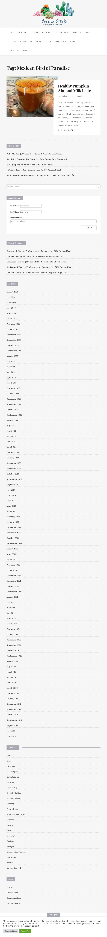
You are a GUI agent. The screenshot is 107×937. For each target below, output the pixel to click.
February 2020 (13, 693)
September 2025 (14, 351)
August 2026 (12, 292)
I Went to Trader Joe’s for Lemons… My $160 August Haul (34, 170)
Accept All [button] (25, 931)
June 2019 (11, 736)
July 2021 (11, 602)
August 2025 (12, 356)
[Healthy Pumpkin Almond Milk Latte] (32, 96)
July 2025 (11, 361)
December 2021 (14, 575)
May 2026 (11, 308)
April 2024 (11, 442)
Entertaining (13, 777)
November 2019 (14, 709)
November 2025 (14, 340)
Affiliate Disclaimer (65, 41)
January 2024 (13, 458)
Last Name (14, 212)
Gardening (12, 787)
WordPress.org (13, 903)
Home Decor (13, 809)
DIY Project (12, 771)
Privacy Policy (43, 41)
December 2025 (14, 334)
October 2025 (13, 345)
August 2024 (12, 420)
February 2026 (13, 324)
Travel (88, 32)
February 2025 (13, 388)
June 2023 (11, 495)
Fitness (77, 32)
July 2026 (11, 297)
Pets (9, 830)
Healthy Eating (61, 32)
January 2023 (13, 522)
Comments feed (14, 898)
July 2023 (11, 490)
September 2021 (14, 591)
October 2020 (13, 650)
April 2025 (11, 377)
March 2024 (12, 447)
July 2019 (11, 731)
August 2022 (12, 549)
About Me (22, 32)
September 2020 (14, 656)
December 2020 (14, 640)
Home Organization (16, 814)
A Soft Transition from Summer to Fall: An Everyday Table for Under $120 (41, 175)
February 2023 (13, 517)
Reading (46, 32)
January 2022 (13, 570)
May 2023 (11, 500)
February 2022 (13, 565)
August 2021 (12, 597)
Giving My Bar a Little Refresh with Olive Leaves (30, 164)
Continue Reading (65, 130)
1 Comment (80, 96)
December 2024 (14, 399)
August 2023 (12, 484)
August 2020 (12, 661)
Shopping (11, 857)
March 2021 (12, 624)
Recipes (10, 841)
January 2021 (13, 634)
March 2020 (12, 688)
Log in (10, 887)
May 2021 (11, 613)
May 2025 (11, 372)
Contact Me (26, 41)
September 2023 (14, 479)
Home (11, 32)
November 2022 (14, 533)
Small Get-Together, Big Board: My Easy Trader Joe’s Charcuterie (37, 159)
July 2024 (11, 425)
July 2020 (11, 666)
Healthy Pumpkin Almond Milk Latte (74, 88)
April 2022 (11, 554)
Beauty (10, 761)
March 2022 (12, 559)
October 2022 (13, 538)
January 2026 (13, 329)
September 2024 (14, 415)
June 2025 (11, 367)
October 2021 (13, 586)
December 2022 (14, 527)
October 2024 (13, 409)
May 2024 (11, 436)
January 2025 (13, 393)
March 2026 (12, 318)
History (12, 41)
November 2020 (14, 645)
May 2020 (11, 677)
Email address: (16, 218)
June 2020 (11, 672)
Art (8, 755)
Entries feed (12, 892)
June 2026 (11, 302)
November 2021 (14, 581)
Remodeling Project (16, 852)
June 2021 (11, 608)
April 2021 (11, 618)
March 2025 (12, 383)
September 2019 (14, 720)
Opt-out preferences (19, 51)
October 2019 (13, 715)
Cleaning (11, 766)
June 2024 (11, 431)
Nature (10, 825)
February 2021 (13, 629)
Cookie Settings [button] (11, 931)
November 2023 (14, 468)
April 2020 (12, 682)
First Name (14, 206)
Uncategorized (14, 868)
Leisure (34, 32)
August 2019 (12, 725)
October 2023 (13, 474)
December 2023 (14, 463)
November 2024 (14, 404)
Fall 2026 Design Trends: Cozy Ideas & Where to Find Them (34, 154)
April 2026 (11, 313)
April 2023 (11, 506)
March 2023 (12, 511)
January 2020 (13, 699)
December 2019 (14, 704)
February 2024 (13, 452)
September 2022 (14, 543)
